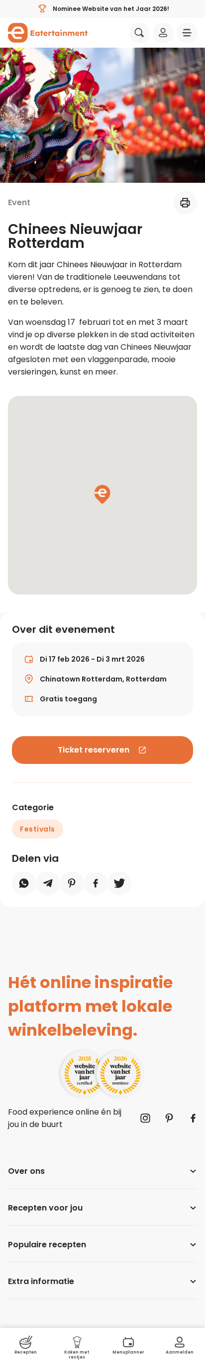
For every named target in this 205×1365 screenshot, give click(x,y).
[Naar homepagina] (48, 33)
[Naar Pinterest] (169, 1118)
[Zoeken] (139, 33)
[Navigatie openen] (187, 33)
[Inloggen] (163, 33)
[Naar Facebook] (193, 1118)
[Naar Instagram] (145, 1118)
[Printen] (185, 203)
